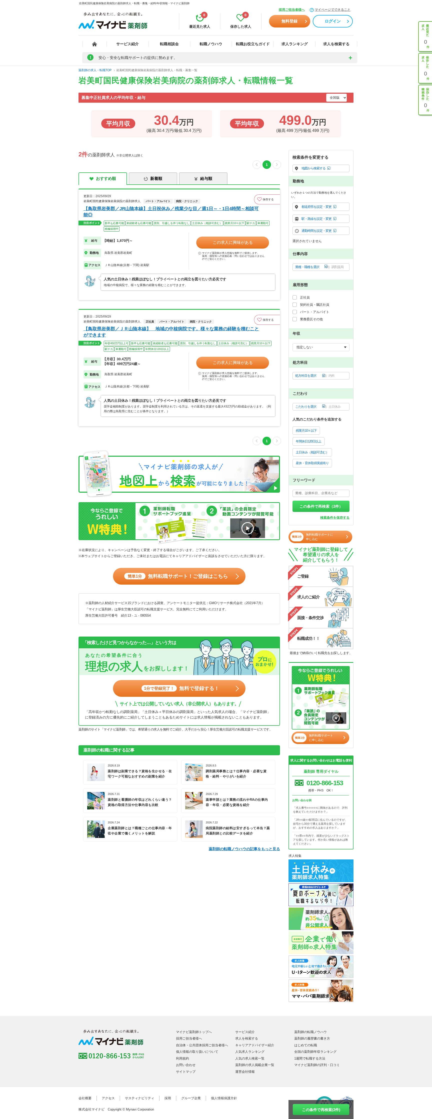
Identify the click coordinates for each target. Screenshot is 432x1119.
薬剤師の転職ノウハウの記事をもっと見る (244, 849)
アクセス (108, 1098)
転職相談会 (169, 44)
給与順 (206, 178)
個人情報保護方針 (224, 1098)
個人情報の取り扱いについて (197, 1052)
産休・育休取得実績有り (312, 463)
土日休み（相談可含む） (312, 452)
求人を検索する (336, 44)
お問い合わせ (186, 1065)
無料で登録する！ (181, 688)
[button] (267, 199)
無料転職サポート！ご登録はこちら (178, 576)
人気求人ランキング (249, 1052)
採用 (167, 1098)
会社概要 (85, 1098)
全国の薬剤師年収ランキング (315, 1052)
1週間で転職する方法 (309, 1058)
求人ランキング (295, 44)
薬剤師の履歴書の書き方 (312, 1038)
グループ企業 (191, 1098)
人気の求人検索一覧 (249, 1058)
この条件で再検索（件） (321, 506)
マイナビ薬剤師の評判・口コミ (317, 1065)
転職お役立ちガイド (253, 44)
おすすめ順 (106, 178)
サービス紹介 (127, 44)
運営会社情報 (245, 1072)
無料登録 (290, 21)
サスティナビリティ (139, 1098)
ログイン (333, 21)
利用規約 (182, 1058)
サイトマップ (186, 1072)
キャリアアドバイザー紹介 (254, 1045)
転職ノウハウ (211, 44)
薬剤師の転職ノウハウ (310, 1032)
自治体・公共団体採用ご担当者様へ (202, 1045)
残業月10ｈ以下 (306, 430)
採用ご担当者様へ (292, 9)
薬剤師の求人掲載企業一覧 (254, 1065)
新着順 (156, 178)
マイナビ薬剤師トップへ (194, 1032)
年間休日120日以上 (308, 441)
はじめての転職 (305, 1045)
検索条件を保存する (335, 517)
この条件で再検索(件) (321, 1110)
